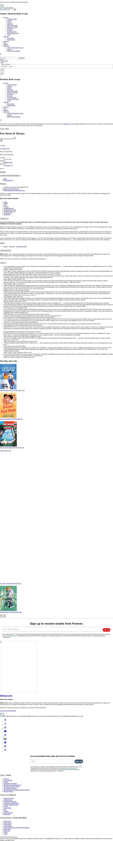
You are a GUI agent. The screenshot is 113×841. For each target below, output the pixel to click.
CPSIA (6, 832)
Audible (6, 203)
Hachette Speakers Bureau (11, 804)
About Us (6, 46)
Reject (7, 129)
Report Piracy (7, 829)
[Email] (5, 751)
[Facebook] (5, 721)
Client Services (8, 800)
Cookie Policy (67, 124)
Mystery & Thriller (12, 27)
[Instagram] (5, 728)
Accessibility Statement (10, 788)
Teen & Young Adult (13, 33)
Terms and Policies (6, 818)
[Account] (2, 70)
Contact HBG (7, 808)
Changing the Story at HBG (11, 786)
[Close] (1, 141)
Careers (9, 49)
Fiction (9, 22)
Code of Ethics (8, 826)
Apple (5, 202)
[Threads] (5, 747)
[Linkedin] (5, 740)
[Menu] (2, 5)
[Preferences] (2, 63)
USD (5, 66)
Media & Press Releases (13, 51)
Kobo (5, 205)
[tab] (56, 120)
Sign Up (106, 630)
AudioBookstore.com (10, 211)
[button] (15, 139)
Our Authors (10, 38)
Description (4, 218)
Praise (2, 263)
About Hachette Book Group (15, 47)
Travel (9, 35)
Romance (9, 30)
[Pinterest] (5, 743)
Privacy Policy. (80, 124)
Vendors (6, 811)
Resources (4, 795)
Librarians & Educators (10, 801)
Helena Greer (6, 148)
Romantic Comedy (21, 246)
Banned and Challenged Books (12, 785)
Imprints (6, 44)
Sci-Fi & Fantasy (12, 32)
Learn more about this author (8, 710)
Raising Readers (8, 812)
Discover (6, 41)
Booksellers (7, 814)
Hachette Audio (8, 162)
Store (5, 43)
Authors (6, 36)
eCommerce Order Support (11, 803)
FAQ (5, 809)
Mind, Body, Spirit (12, 25)
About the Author (5, 250)
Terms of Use (7, 821)
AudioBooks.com (8, 208)
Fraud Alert (7, 831)
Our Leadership (8, 780)
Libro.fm (6, 206)
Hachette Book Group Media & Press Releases (17, 790)
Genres (6, 17)
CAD (10, 66)
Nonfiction (10, 28)
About (2, 775)
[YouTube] (5, 732)
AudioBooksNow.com (10, 210)
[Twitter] (5, 725)
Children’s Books (12, 19)
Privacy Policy (8, 823)
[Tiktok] (5, 736)
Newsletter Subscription (10, 783)
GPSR (5, 834)
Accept (2, 129)
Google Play (7, 214)
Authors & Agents (9, 798)
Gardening (10, 24)
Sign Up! (5, 61)
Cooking (9, 20)
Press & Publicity (8, 791)
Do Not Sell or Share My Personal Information (17, 827)
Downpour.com (8, 213)
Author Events (11, 39)
